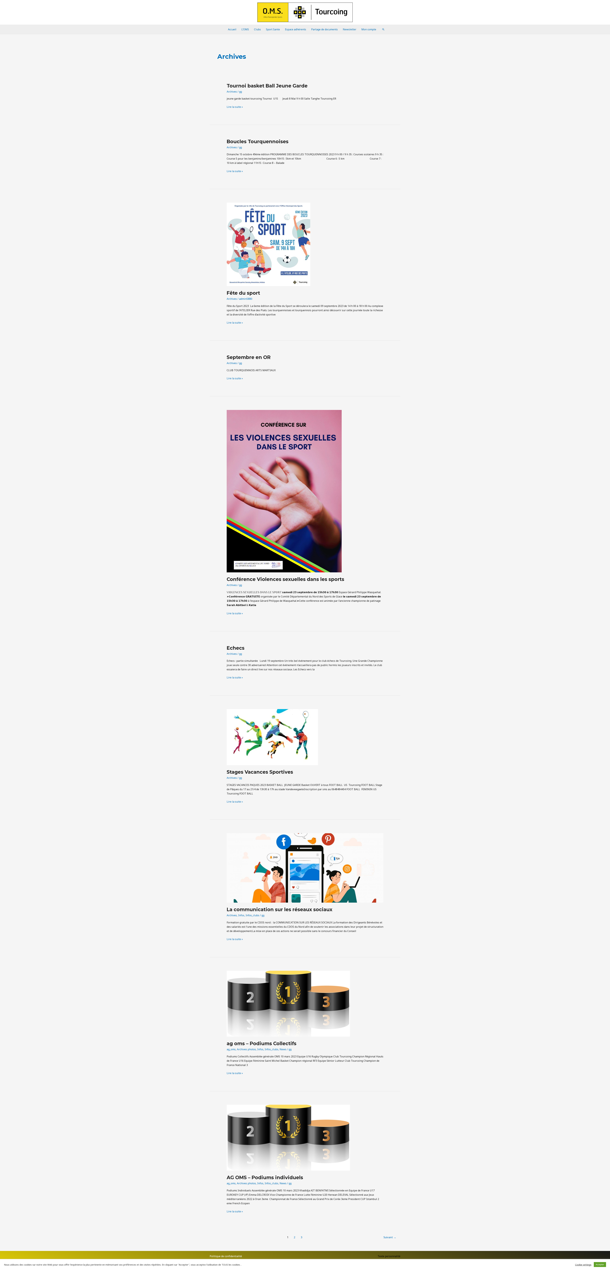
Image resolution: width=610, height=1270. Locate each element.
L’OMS (245, 29)
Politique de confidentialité (226, 1256)
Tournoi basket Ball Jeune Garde (267, 86)
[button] (383, 29)
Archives (232, 91)
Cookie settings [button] (583, 1264)
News (283, 1049)
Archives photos (246, 1049)
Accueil (232, 29)
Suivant (389, 1237)
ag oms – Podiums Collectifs (261, 1043)
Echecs (235, 648)
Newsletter (349, 29)
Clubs (257, 29)
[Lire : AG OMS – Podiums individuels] (288, 1137)
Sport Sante (273, 29)
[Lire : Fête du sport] (268, 244)
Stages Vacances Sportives (260, 772)
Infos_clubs (252, 915)
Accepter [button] (600, 1264)
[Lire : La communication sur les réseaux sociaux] (305, 867)
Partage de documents (324, 29)
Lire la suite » (235, 107)
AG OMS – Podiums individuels (265, 1177)
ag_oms (231, 1049)
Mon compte (368, 29)
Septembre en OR (249, 357)
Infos (241, 915)
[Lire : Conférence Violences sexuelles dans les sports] (284, 491)
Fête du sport (243, 293)
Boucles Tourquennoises (257, 141)
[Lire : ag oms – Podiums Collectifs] (288, 1003)
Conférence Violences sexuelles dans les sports (285, 579)
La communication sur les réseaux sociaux (279, 909)
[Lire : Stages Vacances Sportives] (272, 737)
